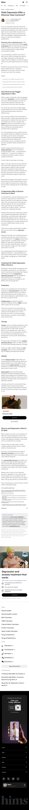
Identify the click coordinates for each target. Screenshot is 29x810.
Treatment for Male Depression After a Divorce (14, 84)
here (10, 537)
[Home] (3, 2)
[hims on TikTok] (18, 779)
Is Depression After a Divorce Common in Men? (14, 82)
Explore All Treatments (14, 666)
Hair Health (22, 5)
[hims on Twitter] (8, 779)
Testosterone (11, 5)
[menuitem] (1, 5)
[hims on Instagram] (13, 779)
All (1, 5)
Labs (17, 5)
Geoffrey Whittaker (14, 20)
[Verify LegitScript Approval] (5, 794)
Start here (14, 417)
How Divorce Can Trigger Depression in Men (13, 79)
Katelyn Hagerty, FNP (16, 19)
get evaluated (14, 421)
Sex (5, 5)
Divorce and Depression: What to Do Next (12, 87)
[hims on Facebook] (4, 779)
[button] (14, 508)
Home (2, 9)
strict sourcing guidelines (17, 517)
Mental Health (10, 9)
